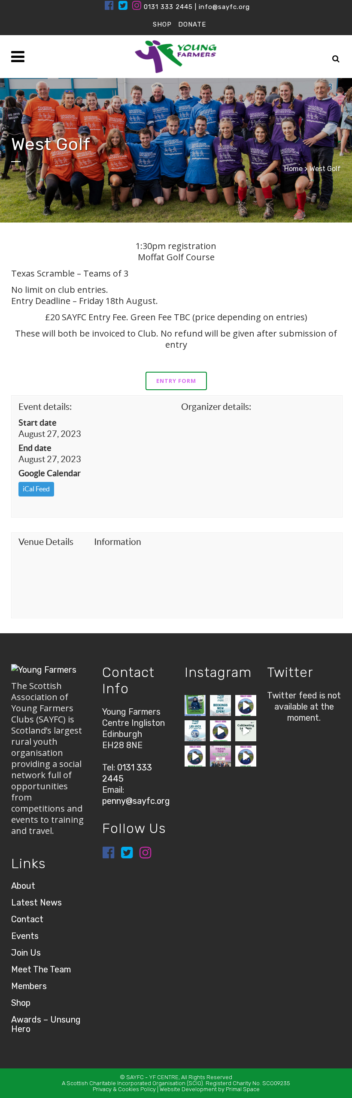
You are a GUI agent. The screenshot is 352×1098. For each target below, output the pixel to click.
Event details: (45, 407)
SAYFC (135, 1077)
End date (35, 448)
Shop (20, 1003)
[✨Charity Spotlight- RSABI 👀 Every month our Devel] (195, 705)
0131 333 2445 (168, 7)
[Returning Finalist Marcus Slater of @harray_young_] (195, 756)
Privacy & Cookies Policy (124, 1089)
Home (293, 169)
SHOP (162, 24)
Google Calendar (49, 473)
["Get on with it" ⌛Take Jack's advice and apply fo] (245, 730)
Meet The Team (41, 969)
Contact (27, 919)
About (23, 885)
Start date (37, 422)
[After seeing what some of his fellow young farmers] (220, 730)
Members (29, 986)
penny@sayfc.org (136, 801)
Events (25, 936)
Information (117, 542)
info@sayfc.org (224, 7)
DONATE (192, 24)
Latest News (36, 902)
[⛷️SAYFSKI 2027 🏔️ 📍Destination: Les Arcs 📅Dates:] (195, 730)
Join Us (26, 952)
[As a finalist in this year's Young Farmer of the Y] (245, 756)
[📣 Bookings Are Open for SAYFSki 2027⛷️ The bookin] (220, 705)
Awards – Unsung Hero (46, 1024)
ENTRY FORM (176, 381)
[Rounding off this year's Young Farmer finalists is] (245, 705)
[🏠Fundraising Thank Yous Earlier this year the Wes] (220, 756)
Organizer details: (216, 407)
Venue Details (45, 542)
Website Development (188, 1089)
